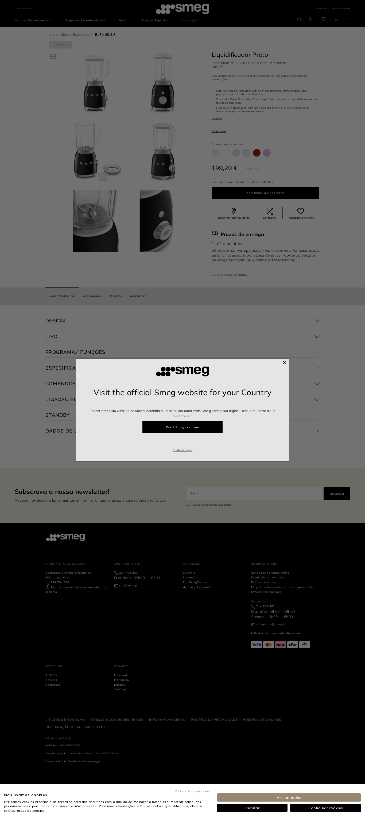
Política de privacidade (192, 791)
